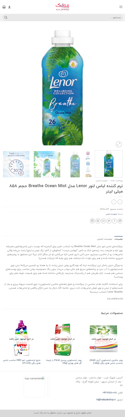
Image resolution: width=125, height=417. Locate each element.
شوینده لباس (101, 180)
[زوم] (119, 144)
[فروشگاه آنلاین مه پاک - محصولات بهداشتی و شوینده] (62, 7)
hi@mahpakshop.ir (106, 399)
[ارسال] (6, 17)
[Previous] (116, 88)
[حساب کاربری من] (9, 7)
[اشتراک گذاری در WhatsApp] (119, 220)
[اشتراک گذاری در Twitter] (108, 220)
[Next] (6, 88)
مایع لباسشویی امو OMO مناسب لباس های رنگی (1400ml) (21, 362)
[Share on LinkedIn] (92, 220)
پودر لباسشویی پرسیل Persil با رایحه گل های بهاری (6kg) (64, 362)
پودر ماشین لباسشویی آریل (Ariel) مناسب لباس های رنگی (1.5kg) (106, 362)
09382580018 (109, 392)
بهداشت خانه (117, 180)
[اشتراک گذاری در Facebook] (114, 220)
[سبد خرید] (4, 7)
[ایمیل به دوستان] (103, 220)
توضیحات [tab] (118, 239)
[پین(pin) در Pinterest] (97, 220)
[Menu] (121, 7)
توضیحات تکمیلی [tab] (104, 239)
